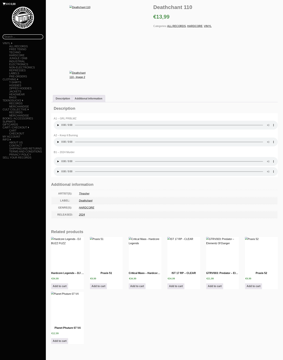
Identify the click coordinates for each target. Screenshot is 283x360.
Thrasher (84, 193)
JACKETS (15, 91)
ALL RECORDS (18, 46)
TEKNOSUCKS (12, 100)
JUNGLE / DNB (18, 58)
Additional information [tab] (88, 98)
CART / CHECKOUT (15, 127)
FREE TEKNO (17, 49)
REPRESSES (17, 70)
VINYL (6, 43)
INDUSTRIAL (17, 61)
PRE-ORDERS (18, 76)
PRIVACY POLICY (20, 154)
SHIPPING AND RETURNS (25, 148)
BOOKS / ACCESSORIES (18, 118)
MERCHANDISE (19, 106)
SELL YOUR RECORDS (17, 157)
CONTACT (15, 145)
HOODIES (15, 85)
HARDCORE (17, 55)
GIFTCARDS (10, 124)
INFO (6, 139)
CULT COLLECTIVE (15, 109)
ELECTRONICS (18, 64)
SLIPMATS (9, 121)
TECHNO (14, 52)
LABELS (14, 73)
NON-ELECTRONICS (22, 67)
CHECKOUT (16, 133)
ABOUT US (16, 142)
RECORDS (16, 103)
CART (13, 130)
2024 (82, 214)
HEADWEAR (17, 94)
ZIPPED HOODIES (20, 88)
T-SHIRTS (15, 82)
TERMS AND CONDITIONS (25, 151)
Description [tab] (63, 98)
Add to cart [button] (59, 286)
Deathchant (85, 200)
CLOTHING (9, 79)
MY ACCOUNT (11, 136)
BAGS (13, 97)
